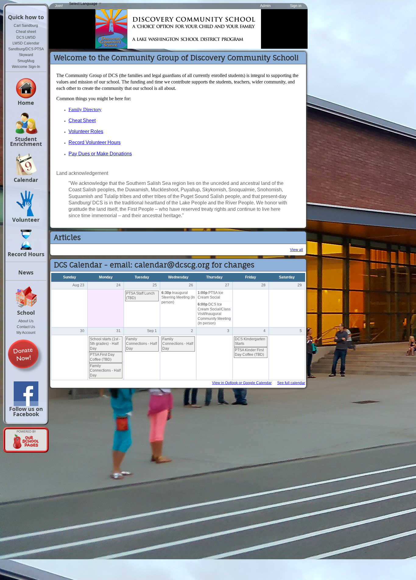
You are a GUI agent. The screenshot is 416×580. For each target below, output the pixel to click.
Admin (265, 6)
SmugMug (25, 61)
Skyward (26, 55)
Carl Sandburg (26, 25)
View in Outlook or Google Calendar (242, 383)
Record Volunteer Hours (95, 142)
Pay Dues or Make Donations (100, 153)
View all (296, 250)
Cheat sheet (26, 32)
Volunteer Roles (86, 131)
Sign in (295, 6)
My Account (25, 333)
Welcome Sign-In (26, 67)
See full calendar (291, 383)
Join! (59, 6)
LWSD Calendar (25, 43)
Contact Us (26, 327)
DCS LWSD (26, 37)
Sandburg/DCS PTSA (26, 49)
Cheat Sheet (82, 120)
